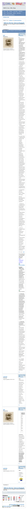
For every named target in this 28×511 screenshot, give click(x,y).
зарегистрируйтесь (17, 20)
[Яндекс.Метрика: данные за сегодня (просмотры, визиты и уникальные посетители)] (20, 504)
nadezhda (5, 376)
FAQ (7, 11)
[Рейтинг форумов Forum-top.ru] (16, 506)
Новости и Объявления (19, 22)
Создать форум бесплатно (20, 492)
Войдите (10, 20)
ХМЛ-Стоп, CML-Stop (8, 22)
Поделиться (21, 33)
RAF (4, 35)
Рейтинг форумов (10, 492)
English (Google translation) (8, 14)
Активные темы (6, 17)
